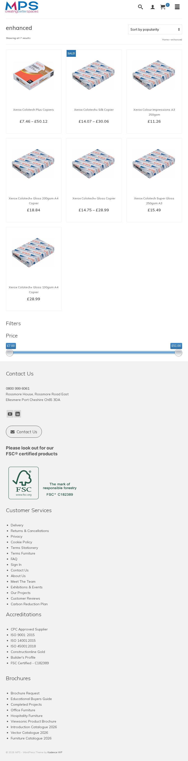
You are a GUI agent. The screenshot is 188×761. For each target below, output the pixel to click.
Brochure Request (25, 693)
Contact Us (20, 570)
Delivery (17, 525)
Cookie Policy (21, 542)
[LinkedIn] (17, 414)
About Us (18, 576)
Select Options (33, 129)
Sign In (16, 564)
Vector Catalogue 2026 (29, 732)
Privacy (16, 536)
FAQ (14, 559)
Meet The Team (23, 581)
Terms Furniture (23, 553)
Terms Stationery (24, 547)
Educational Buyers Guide (31, 699)
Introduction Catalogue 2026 (34, 727)
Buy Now (154, 129)
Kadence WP (54, 752)
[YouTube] (10, 414)
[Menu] (177, 7)
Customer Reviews (25, 598)
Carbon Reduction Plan (29, 604)
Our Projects (21, 593)
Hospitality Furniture (27, 715)
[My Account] (153, 7)
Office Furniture (23, 710)
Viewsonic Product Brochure (33, 721)
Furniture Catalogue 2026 (31, 738)
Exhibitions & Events (27, 587)
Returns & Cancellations (30, 531)
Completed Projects (26, 704)
